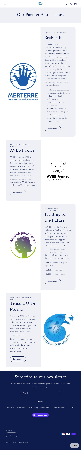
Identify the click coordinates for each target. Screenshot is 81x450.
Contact (71, 407)
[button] (4, 3)
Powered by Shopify (23, 442)
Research (10, 407)
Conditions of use (59, 407)
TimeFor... (14, 442)
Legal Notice (20, 407)
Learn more (53, 128)
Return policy (45, 407)
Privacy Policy (33, 407)
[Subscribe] (57, 393)
